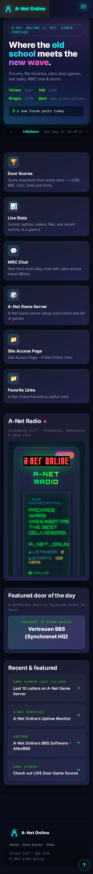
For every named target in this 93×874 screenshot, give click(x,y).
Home (14, 844)
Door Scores (33, 844)
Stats (50, 844)
